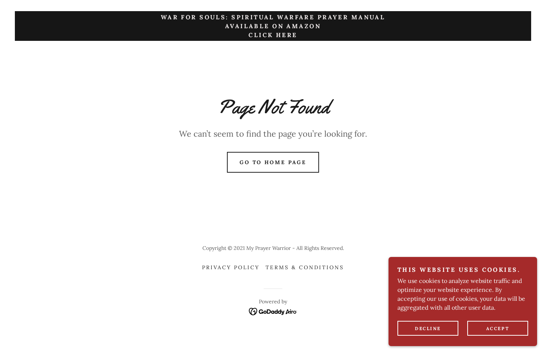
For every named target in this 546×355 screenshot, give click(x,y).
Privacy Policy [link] (231, 267)
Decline (428, 328)
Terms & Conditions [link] (305, 267)
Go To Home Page (273, 162)
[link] (273, 311)
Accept (497, 328)
